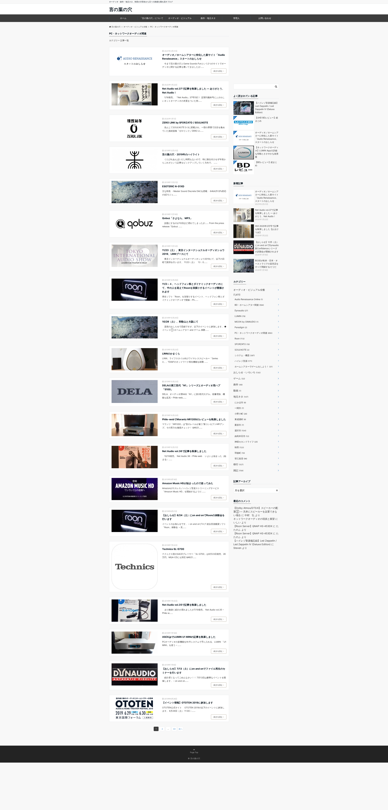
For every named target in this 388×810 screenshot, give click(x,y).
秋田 (239, 447)
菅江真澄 (241, 458)
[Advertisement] (256, 58)
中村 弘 (249, 515)
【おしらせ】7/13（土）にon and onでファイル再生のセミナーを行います (193, 670)
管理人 (236, 18)
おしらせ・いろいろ (247, 372)
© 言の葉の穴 (194, 758)
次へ (180, 729)
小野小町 (241, 413)
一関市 (239, 408)
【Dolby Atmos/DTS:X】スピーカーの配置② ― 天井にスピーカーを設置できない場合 (255, 511)
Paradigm (241, 327)
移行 (238, 464)
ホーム (123, 18)
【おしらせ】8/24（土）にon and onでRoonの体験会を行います (193, 517)
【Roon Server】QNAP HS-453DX (252, 526)
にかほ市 (240, 402)
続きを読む (218, 71)
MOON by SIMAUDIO (246, 321)
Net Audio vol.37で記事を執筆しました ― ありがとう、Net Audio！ (193, 90)
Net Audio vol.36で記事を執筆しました (184, 451)
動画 (237, 390)
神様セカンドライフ (246, 441)
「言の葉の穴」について (151, 18)
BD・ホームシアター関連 (249, 305)
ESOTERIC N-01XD (173, 186)
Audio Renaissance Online (249, 299)
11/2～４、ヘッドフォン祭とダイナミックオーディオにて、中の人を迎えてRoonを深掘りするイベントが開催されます (193, 287)
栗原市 (239, 425)
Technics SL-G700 (173, 549)
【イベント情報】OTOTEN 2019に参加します (187, 702)
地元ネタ (240, 396)
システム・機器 (245, 355)
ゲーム (239, 378)
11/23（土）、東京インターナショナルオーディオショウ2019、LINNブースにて (193, 252)
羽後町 (240, 453)
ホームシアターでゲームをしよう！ (254, 366)
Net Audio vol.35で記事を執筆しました (184, 604)
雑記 (238, 470)
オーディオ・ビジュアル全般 (249, 289)
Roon (239, 338)
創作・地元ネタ (208, 18)
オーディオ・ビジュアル (180, 18)
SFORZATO (242, 344)
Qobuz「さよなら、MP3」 (177, 218)
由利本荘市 (242, 436)
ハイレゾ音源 (243, 361)
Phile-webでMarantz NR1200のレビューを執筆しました (194, 419)
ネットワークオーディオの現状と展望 (254, 518)
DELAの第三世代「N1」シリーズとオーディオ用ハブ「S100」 (191, 387)
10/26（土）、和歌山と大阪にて (180, 321)
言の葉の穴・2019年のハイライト (181, 154)
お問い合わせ (264, 18)
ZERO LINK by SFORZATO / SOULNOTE (185, 122)
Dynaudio (241, 310)
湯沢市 (240, 430)
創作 (237, 384)
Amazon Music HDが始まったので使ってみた (187, 483)
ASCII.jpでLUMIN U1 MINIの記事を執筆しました (189, 636)
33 (174, 729)
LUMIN (240, 316)
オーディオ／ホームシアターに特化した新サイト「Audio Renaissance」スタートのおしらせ (193, 56)
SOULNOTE (242, 349)
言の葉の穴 (120, 9)
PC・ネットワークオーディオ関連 (253, 333)
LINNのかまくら (171, 353)
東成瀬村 (240, 419)
